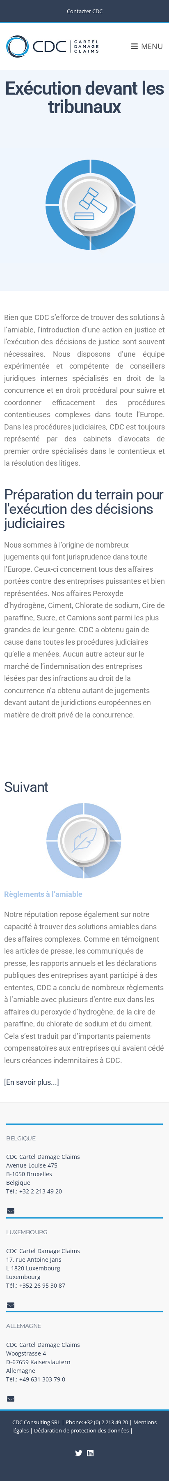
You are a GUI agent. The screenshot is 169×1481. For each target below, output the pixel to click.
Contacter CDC (85, 11)
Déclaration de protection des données (81, 1430)
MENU (151, 46)
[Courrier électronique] (11, 1211)
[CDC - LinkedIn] (79, 1453)
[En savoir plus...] (31, 1082)
